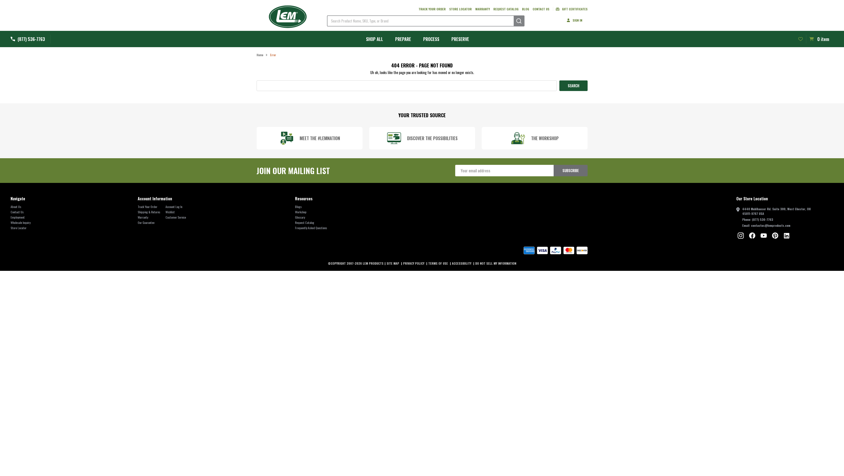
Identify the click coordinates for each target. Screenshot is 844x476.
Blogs (298, 206)
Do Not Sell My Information (495, 263)
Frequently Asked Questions (311, 227)
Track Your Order (147, 206)
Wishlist (170, 212)
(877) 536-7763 (762, 219)
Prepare (403, 39)
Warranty (482, 9)
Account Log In (173, 206)
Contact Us (541, 9)
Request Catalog (506, 9)
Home (260, 54)
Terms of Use (438, 263)
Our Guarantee (146, 222)
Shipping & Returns (149, 212)
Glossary (300, 217)
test (740, 235)
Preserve (460, 39)
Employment (18, 217)
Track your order (432, 9)
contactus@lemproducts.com (770, 225)
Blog (525, 9)
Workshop (300, 212)
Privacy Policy (414, 263)
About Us (16, 206)
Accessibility (462, 263)
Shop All (374, 39)
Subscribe (570, 170)
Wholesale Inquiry (20, 222)
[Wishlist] (800, 39)
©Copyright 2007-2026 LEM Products (355, 263)
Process (431, 39)
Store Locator (460, 9)
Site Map (393, 263)
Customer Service (175, 217)
